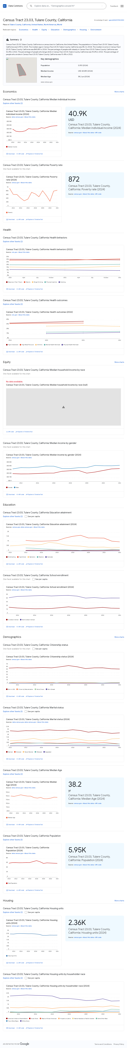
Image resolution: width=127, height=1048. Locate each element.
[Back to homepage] (4, 6)
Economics (23, 30)
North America (50, 24)
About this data (29, 117)
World (59, 24)
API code (21, 154)
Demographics (69, 30)
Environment (96, 30)
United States (37, 24)
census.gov (78, 132)
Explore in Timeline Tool (35, 154)
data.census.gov (17, 117)
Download (11, 154)
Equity (44, 30)
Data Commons (15, 6)
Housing (83, 30)
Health (35, 30)
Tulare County (15, 24)
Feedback (114, 6)
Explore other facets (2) (13, 103)
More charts (119, 92)
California (26, 24)
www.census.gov (46, 82)
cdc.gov (14, 252)
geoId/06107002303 (116, 20)
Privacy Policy (119, 1044)
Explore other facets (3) (13, 711)
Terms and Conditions (103, 1044)
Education (55, 30)
